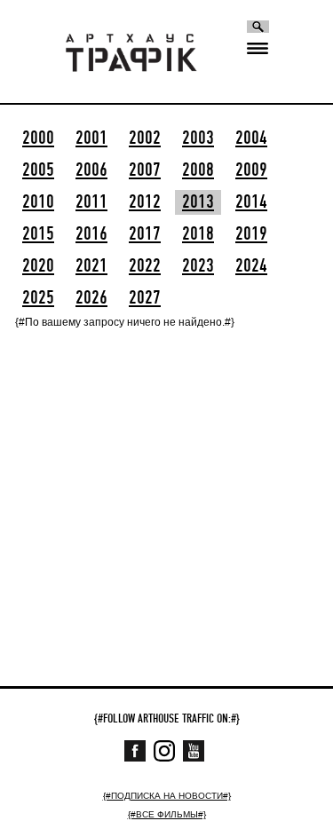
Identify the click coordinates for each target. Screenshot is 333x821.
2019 (251, 234)
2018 (198, 234)
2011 (91, 202)
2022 (145, 266)
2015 (38, 234)
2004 (251, 138)
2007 (145, 170)
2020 (38, 266)
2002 (145, 138)
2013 (198, 202)
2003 (198, 138)
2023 (198, 266)
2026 (91, 298)
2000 (38, 138)
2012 (145, 202)
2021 (91, 266)
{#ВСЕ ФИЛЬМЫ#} (167, 814)
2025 (38, 298)
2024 (251, 266)
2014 (251, 202)
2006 (91, 170)
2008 (198, 170)
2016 (91, 234)
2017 (145, 234)
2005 (38, 170)
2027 (145, 298)
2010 (38, 202)
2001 (91, 138)
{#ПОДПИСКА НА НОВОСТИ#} (167, 796)
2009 (251, 170)
